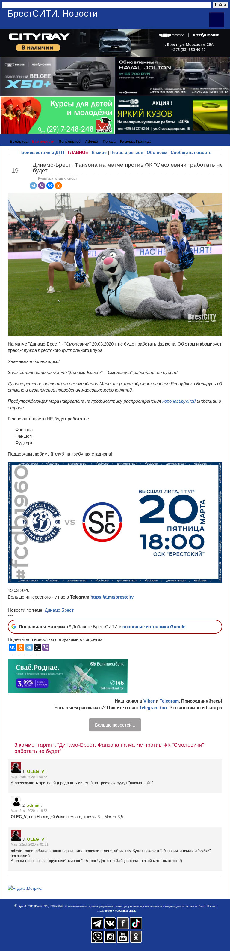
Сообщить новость (191, 152)
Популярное (70, 141)
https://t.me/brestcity (112, 596)
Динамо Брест (59, 610)
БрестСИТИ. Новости (52, 13)
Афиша (91, 141)
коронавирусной (179, 401)
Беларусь (19, 141)
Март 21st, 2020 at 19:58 (29, 810)
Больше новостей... (115, 724)
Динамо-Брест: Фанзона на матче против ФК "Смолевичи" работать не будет (128, 168)
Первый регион (126, 152)
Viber (149, 700)
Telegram (169, 700)
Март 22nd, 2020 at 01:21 (29, 844)
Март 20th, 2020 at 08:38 (29, 777)
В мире (99, 152)
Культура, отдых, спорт (57, 178)
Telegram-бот (153, 707)
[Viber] (41, 185)
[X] (37, 647)
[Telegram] (33, 185)
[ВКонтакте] (50, 185)
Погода (109, 141)
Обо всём (157, 152)
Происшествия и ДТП (41, 152)
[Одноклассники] (58, 185)
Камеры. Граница (135, 141)
